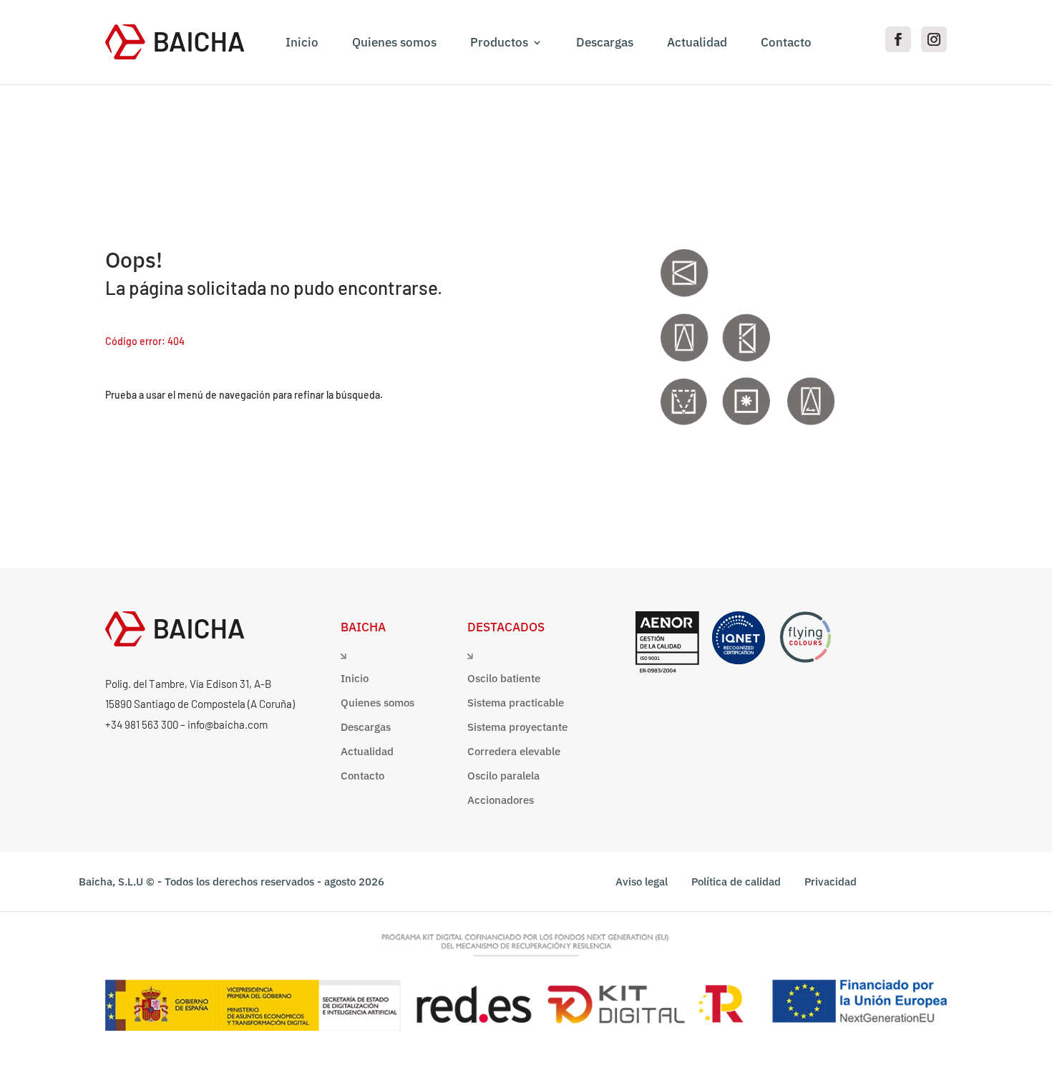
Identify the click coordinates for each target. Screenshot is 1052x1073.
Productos (499, 42)
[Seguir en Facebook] (898, 39)
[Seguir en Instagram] (934, 39)
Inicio (302, 42)
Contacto (786, 42)
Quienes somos (394, 42)
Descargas (604, 42)
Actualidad (697, 42)
